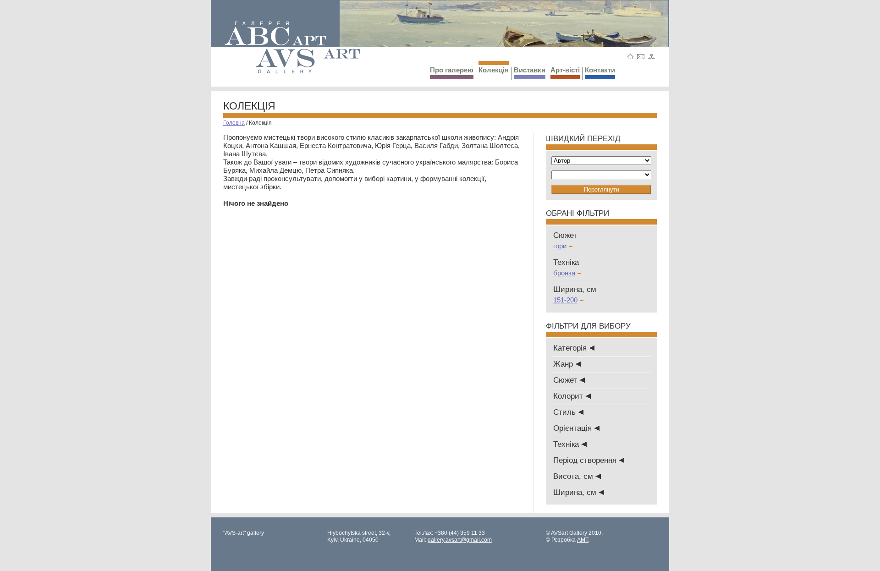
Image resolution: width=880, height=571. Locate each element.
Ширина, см (576, 492)
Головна (234, 123)
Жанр (564, 364)
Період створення (586, 460)
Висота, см (574, 476)
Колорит (569, 396)
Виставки (529, 70)
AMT (582, 540)
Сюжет (566, 380)
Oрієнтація (573, 428)
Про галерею (451, 70)
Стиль (565, 412)
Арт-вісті (565, 70)
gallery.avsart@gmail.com (460, 540)
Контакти (600, 70)
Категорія (571, 348)
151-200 (565, 300)
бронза (564, 273)
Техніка (567, 444)
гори (559, 246)
